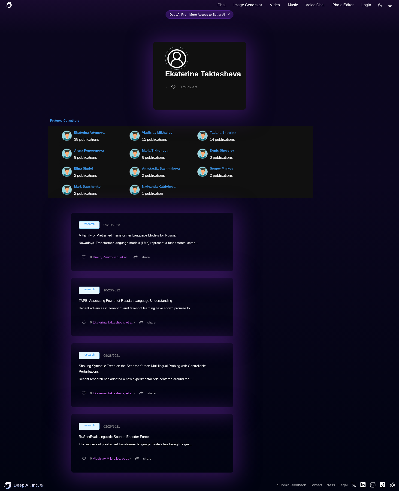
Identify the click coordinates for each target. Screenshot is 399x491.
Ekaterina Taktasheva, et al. (113, 322)
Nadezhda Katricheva (158, 186)
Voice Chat (315, 5)
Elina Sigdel (83, 168)
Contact (315, 485)
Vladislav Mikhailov (157, 132)
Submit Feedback (291, 485)
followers (188, 87)
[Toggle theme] (380, 5)
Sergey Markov (221, 168)
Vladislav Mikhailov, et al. (111, 458)
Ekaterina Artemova (89, 132)
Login (366, 5)
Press (330, 485)
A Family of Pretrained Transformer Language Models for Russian (128, 235)
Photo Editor (343, 5)
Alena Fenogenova (89, 150)
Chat (222, 5)
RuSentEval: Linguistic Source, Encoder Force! (114, 437)
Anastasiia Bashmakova (161, 168)
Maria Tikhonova (155, 150)
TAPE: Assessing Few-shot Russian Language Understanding (125, 300)
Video (275, 5)
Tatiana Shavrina (223, 132)
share (146, 257)
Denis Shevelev (222, 150)
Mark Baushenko (87, 186)
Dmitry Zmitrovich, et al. (110, 257)
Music (293, 5)
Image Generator (247, 5)
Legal (343, 485)
